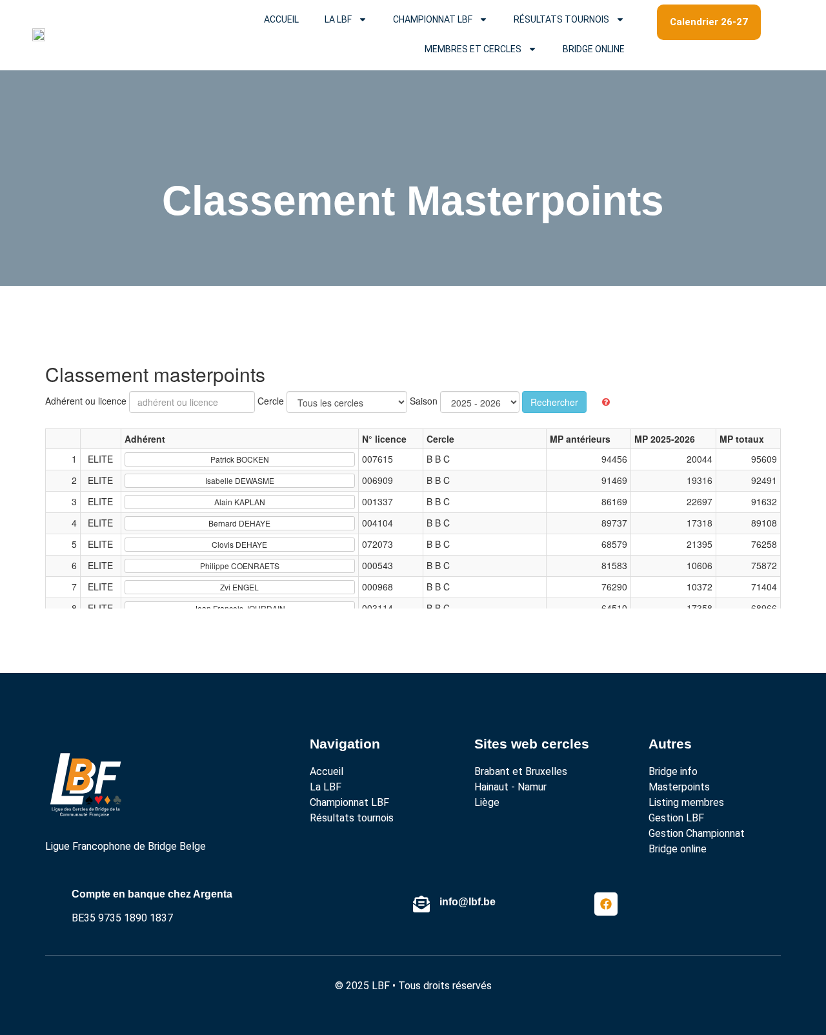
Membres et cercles (473, 49)
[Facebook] (606, 904)
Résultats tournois (561, 19)
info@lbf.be (467, 901)
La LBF (338, 19)
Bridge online (594, 49)
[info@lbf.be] (421, 904)
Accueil (281, 19)
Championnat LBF (432, 19)
